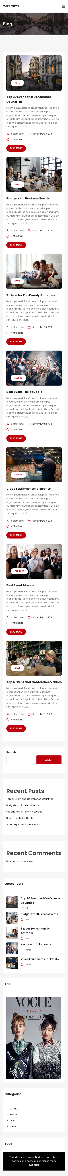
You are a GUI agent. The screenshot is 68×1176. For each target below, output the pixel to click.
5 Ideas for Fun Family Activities (30, 295)
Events (18, 377)
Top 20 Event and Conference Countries (29, 799)
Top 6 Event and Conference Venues (34, 682)
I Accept (34, 1164)
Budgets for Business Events (28, 198)
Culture (19, 571)
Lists (17, 82)
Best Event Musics (20, 585)
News (17, 184)
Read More (16, 148)
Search (11, 752)
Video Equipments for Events (28, 489)
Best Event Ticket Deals (24, 392)
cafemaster (17, 133)
